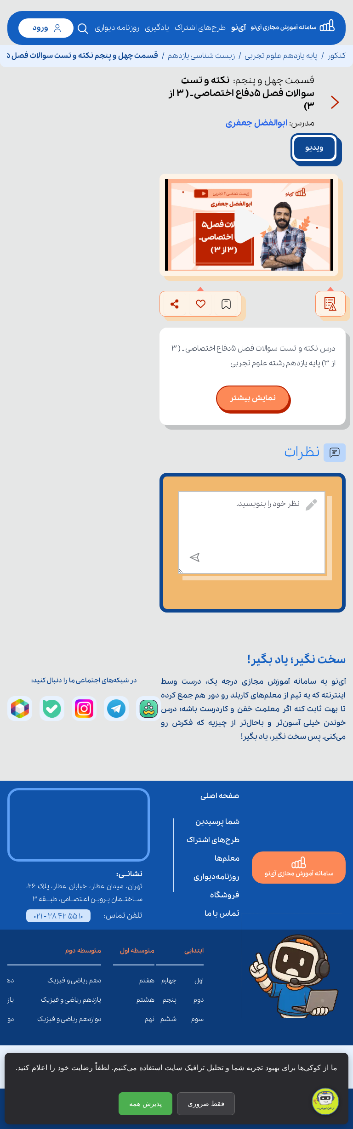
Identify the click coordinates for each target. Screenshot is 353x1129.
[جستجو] (83, 29)
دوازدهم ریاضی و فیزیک (94, 1019)
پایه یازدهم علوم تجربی (281, 56)
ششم (168, 1019)
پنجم (169, 999)
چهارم (168, 980)
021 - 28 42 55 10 (58, 916)
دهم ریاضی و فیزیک (94, 980)
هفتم (146, 980)
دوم (199, 999)
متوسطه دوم (83, 950)
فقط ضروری (206, 1103)
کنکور (336, 56)
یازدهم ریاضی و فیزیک (94, 999)
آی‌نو (238, 28)
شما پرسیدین (217, 822)
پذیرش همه (145, 1103)
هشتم (145, 999)
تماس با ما (222, 913)
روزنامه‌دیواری (216, 877)
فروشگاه (224, 895)
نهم (149, 1019)
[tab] (314, 148)
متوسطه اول (137, 950)
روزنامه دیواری (117, 28)
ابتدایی (194, 950)
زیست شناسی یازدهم (201, 56)
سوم (197, 1019)
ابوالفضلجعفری (256, 123)
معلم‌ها (227, 858)
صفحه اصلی (219, 796)
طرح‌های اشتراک (200, 28)
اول (199, 980)
